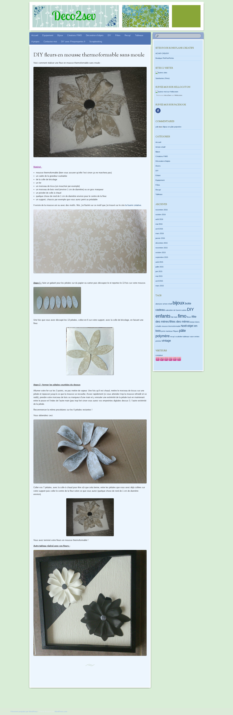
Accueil (34, 35)
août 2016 (159, 219)
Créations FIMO (74, 35)
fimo (182, 316)
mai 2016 (158, 224)
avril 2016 (159, 229)
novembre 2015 (161, 248)
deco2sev (167, 95)
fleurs (189, 317)
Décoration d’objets (95, 35)
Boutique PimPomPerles (164, 58)
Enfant (157, 175)
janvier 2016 (160, 238)
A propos (35, 41)
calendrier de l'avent (173, 310)
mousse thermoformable (171, 326)
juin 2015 (158, 271)
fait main (174, 317)
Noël (184, 325)
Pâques (176, 331)
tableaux (186, 336)
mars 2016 (159, 233)
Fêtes (117, 35)
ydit (156, 127)
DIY (109, 35)
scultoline (178, 336)
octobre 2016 (160, 214)
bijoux (178, 302)
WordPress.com (61, 711)
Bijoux (60, 35)
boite (188, 303)
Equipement (47, 35)
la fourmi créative (133, 205)
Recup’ (128, 35)
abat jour (158, 304)
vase (192, 336)
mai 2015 (158, 276)
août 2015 (159, 262)
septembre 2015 (161, 257)
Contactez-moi (50, 41)
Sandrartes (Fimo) (162, 78)
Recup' (158, 190)
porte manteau (166, 331)
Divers (158, 166)
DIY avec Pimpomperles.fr (73, 41)
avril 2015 (159, 281)
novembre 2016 (161, 210)
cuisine (184, 310)
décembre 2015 (161, 243)
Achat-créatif (160, 147)
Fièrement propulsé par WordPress (24, 711)
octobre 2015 (160, 252)
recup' (172, 336)
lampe (192, 322)
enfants (163, 316)
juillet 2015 (159, 267)
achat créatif (167, 304)
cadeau (160, 309)
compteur (159, 355)
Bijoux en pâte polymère (172, 127)
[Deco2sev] (122, 16)
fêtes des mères (179, 321)
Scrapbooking (95, 41)
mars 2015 (159, 286)
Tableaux (139, 35)
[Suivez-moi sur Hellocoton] (166, 92)
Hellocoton (178, 95)
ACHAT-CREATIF (162, 53)
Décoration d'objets (162, 161)
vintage (166, 340)
